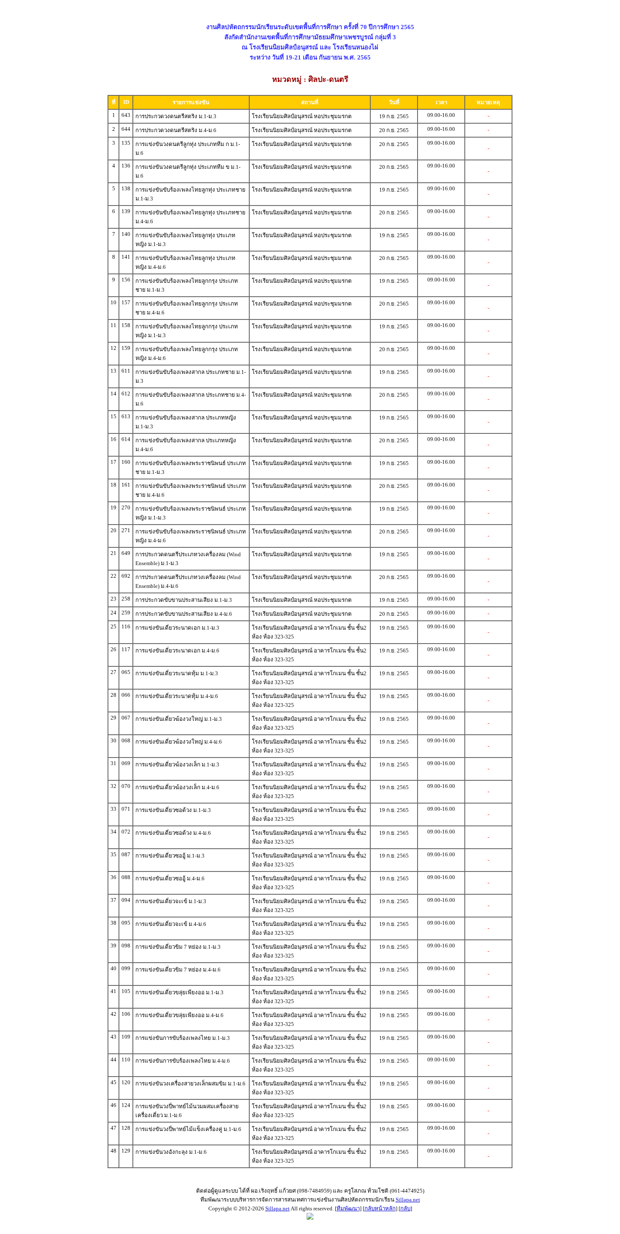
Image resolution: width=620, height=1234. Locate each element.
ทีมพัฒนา (348, 1208)
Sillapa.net (408, 1199)
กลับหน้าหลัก (380, 1208)
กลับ (405, 1208)
